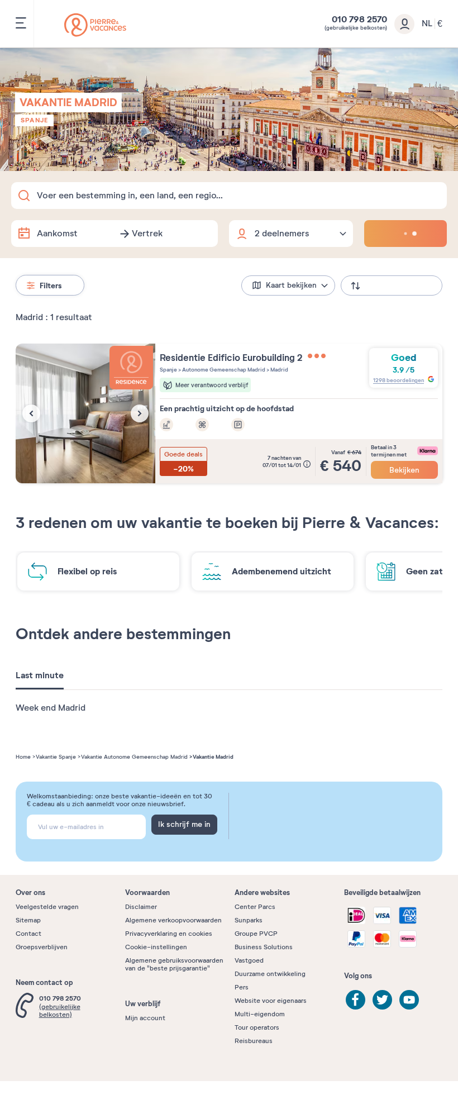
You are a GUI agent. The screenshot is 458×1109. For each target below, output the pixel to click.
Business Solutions (264, 947)
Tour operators (257, 1027)
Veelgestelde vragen (47, 907)
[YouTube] (409, 1000)
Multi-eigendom (260, 1014)
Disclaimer (141, 907)
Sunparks (249, 920)
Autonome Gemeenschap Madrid (223, 369)
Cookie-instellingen (156, 947)
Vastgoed (249, 960)
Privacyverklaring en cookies (168, 933)
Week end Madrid (50, 707)
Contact (28, 933)
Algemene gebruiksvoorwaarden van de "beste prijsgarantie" (174, 964)
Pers (242, 987)
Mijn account (145, 1018)
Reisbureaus (254, 1041)
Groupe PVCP (256, 933)
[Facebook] (355, 1000)
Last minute (40, 675)
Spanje (34, 120)
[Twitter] (382, 1000)
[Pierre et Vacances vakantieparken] (95, 24)
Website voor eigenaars (271, 1001)
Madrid (278, 369)
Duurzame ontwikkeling (270, 974)
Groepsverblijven (42, 947)
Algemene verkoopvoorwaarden (173, 920)
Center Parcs (255, 907)
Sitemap (28, 920)
